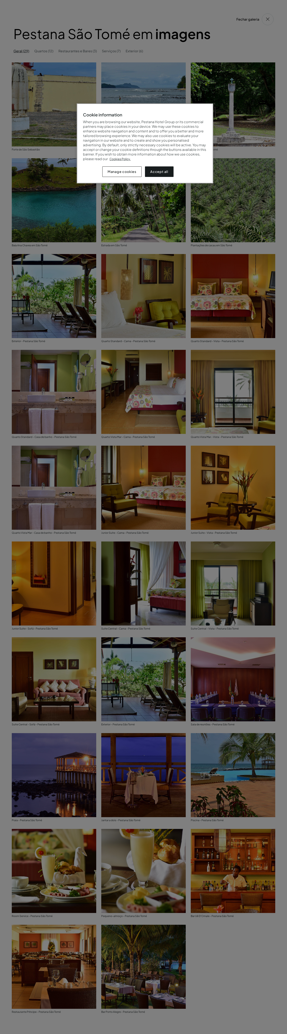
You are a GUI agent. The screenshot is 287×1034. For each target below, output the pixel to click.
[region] (145, 143)
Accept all (159, 171)
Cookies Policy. (120, 159)
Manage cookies (122, 171)
